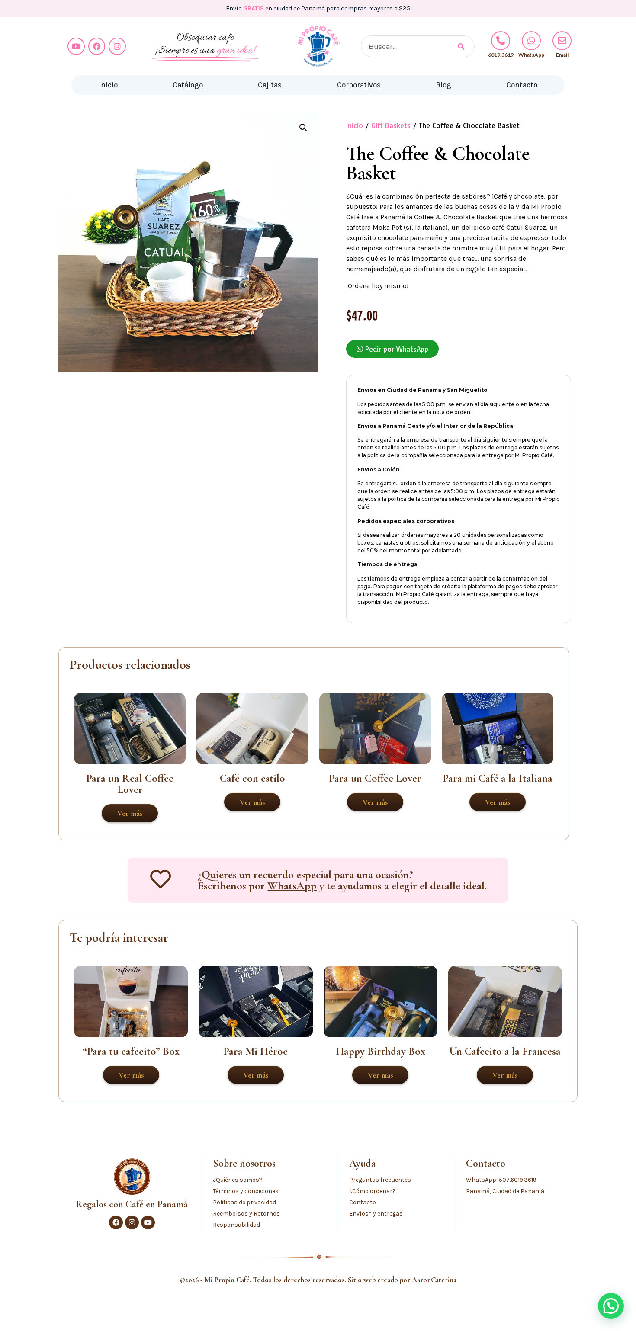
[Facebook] (97, 46)
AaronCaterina (434, 1279)
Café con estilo (252, 778)
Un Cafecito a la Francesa (505, 1051)
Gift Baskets (391, 125)
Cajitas (270, 84)
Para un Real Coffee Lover (129, 784)
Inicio (108, 84)
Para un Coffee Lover (375, 778)
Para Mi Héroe (255, 1051)
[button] (303, 127)
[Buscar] (461, 46)
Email (562, 54)
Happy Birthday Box (380, 1051)
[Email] (562, 40)
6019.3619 (501, 54)
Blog (443, 84)
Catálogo (188, 84)
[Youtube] (76, 46)
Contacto (521, 84)
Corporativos (359, 84)
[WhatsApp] (531, 40)
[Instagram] (117, 46)
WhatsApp (531, 54)
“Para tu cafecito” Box (131, 1051)
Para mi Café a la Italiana (497, 778)
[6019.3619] (500, 40)
